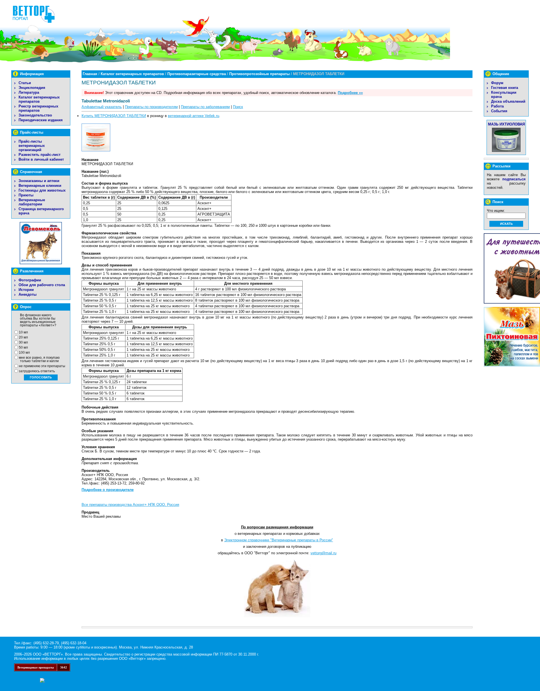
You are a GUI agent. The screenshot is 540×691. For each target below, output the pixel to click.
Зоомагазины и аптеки (39, 181)
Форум (497, 83)
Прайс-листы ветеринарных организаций (32, 145)
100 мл (24, 352)
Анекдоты (28, 294)
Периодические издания (41, 120)
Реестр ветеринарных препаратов (38, 108)
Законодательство (35, 115)
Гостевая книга (504, 88)
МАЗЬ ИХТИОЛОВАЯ (506, 124)
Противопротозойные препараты (259, 74)
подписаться (514, 179)
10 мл (23, 332)
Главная (90, 74)
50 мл (23, 347)
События (499, 111)
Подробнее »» (350, 93)
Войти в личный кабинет (41, 159)
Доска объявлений (508, 101)
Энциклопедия (32, 88)
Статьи (25, 83)
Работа (497, 106)
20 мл (23, 337)
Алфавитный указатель (102, 107)
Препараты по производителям (151, 107)
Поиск (238, 107)
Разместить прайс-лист (39, 154)
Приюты (26, 195)
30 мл (23, 342)
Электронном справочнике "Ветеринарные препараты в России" (278, 540)
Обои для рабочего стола (42, 285)
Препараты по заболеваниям (205, 107)
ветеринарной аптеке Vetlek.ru (193, 116)
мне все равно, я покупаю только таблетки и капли (39, 359)
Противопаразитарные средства (196, 74)
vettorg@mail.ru (323, 553)
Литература (29, 92)
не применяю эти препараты (42, 366)
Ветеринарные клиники (40, 185)
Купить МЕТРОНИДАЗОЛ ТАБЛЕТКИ (114, 116)
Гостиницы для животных (42, 190)
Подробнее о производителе (108, 490)
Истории (26, 290)
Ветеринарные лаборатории (32, 202)
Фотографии (30, 280)
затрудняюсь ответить (37, 371)
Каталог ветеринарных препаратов (39, 99)
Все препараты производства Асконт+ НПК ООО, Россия (130, 504)
